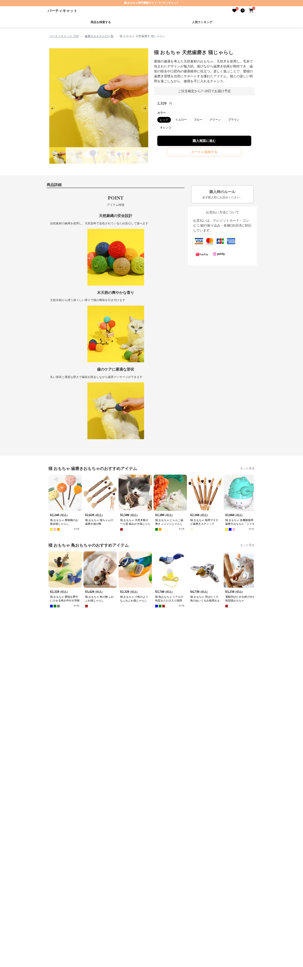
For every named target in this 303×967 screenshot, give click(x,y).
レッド (164, 119)
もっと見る (247, 468)
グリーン (215, 119)
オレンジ (165, 127)
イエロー (181, 119)
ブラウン (234, 119)
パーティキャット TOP (64, 36)
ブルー (198, 119)
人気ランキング (202, 22)
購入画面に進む (204, 140)
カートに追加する (204, 152)
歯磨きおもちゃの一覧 (99, 36)
